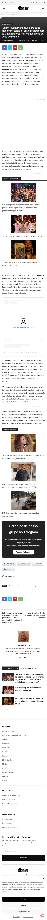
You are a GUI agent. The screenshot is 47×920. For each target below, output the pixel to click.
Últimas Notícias (8, 731)
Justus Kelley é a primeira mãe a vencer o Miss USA (22, 236)
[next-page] (7, 709)
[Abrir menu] (4, 8)
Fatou (28, 586)
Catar (10, 586)
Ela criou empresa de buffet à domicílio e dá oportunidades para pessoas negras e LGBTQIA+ (20, 485)
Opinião (5, 768)
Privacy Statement (28, 917)
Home (3, 14)
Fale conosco (7, 823)
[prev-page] (3, 709)
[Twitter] (10, 47)
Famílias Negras (8, 772)
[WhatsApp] (42, 2)
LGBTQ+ (5, 780)
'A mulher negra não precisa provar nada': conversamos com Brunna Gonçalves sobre (23, 456)
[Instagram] (31, 2)
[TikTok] (34, 2)
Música (5, 764)
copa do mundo (19, 586)
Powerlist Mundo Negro (11, 796)
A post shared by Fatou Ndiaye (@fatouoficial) (25, 352)
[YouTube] (36, 2)
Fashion (5, 756)
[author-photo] (23, 642)
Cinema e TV (7, 744)
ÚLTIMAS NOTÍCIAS (13, 14)
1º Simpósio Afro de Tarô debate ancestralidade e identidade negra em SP (20, 263)
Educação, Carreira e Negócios (14, 735)
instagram (36, 586)
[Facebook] (39, 2)
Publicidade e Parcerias (11, 827)
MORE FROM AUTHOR (28, 668)
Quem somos (7, 819)
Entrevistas (6, 748)
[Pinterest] (15, 47)
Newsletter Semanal (8, 2)
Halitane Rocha (8, 40)
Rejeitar (23, 905)
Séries (4, 739)
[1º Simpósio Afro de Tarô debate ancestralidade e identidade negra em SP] (8, 701)
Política (5, 776)
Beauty (5, 752)
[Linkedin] (26, 657)
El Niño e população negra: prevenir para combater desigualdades (21, 514)
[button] (43, 878)
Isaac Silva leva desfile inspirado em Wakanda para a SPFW (34, 615)
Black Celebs (7, 760)
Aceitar (23, 899)
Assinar (23, 858)
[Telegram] (44, 2)
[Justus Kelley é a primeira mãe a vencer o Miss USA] (8, 690)
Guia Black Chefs (8, 800)
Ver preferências (23, 912)
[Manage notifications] (42, 915)
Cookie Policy (16, 917)
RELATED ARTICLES (11, 668)
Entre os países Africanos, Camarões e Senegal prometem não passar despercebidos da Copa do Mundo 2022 (12, 618)
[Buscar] (43, 8)
